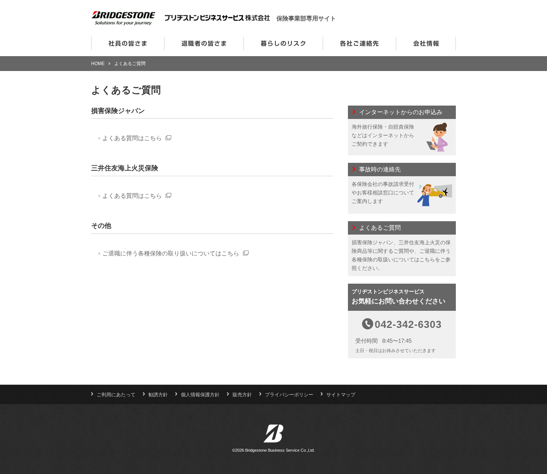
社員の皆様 (127, 43)
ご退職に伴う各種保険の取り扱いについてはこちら (170, 253)
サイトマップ (340, 394)
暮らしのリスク (283, 43)
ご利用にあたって (116, 394)
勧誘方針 (158, 394)
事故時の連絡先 (402, 188)
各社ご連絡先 (359, 43)
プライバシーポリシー (289, 394)
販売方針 (242, 394)
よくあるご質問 (402, 248)
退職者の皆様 (203, 43)
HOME (98, 63)
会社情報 (426, 43)
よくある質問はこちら (132, 138)
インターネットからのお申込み (402, 130)
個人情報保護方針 (200, 394)
